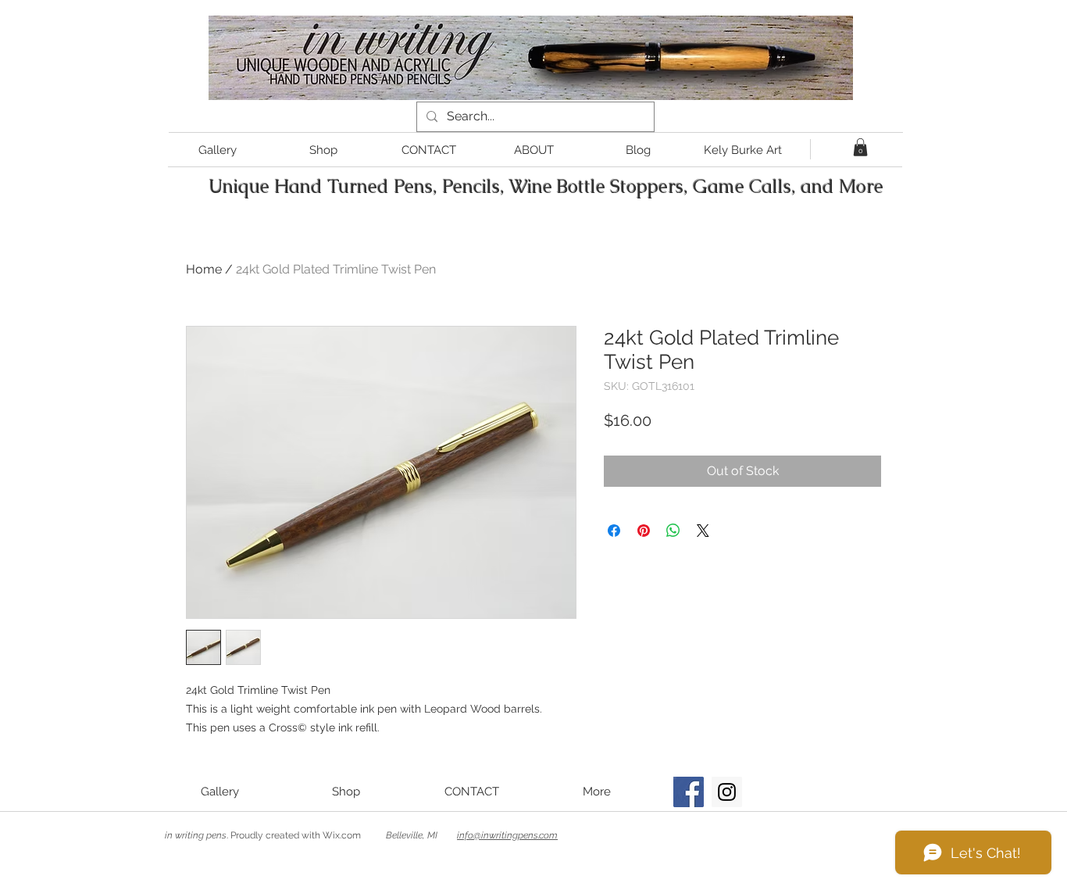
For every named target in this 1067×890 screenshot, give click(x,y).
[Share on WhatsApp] (673, 530)
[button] (860, 147)
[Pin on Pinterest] (643, 530)
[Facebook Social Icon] (688, 792)
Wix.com (342, 835)
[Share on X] (703, 530)
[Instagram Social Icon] (727, 792)
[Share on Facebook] (614, 530)
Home (204, 269)
